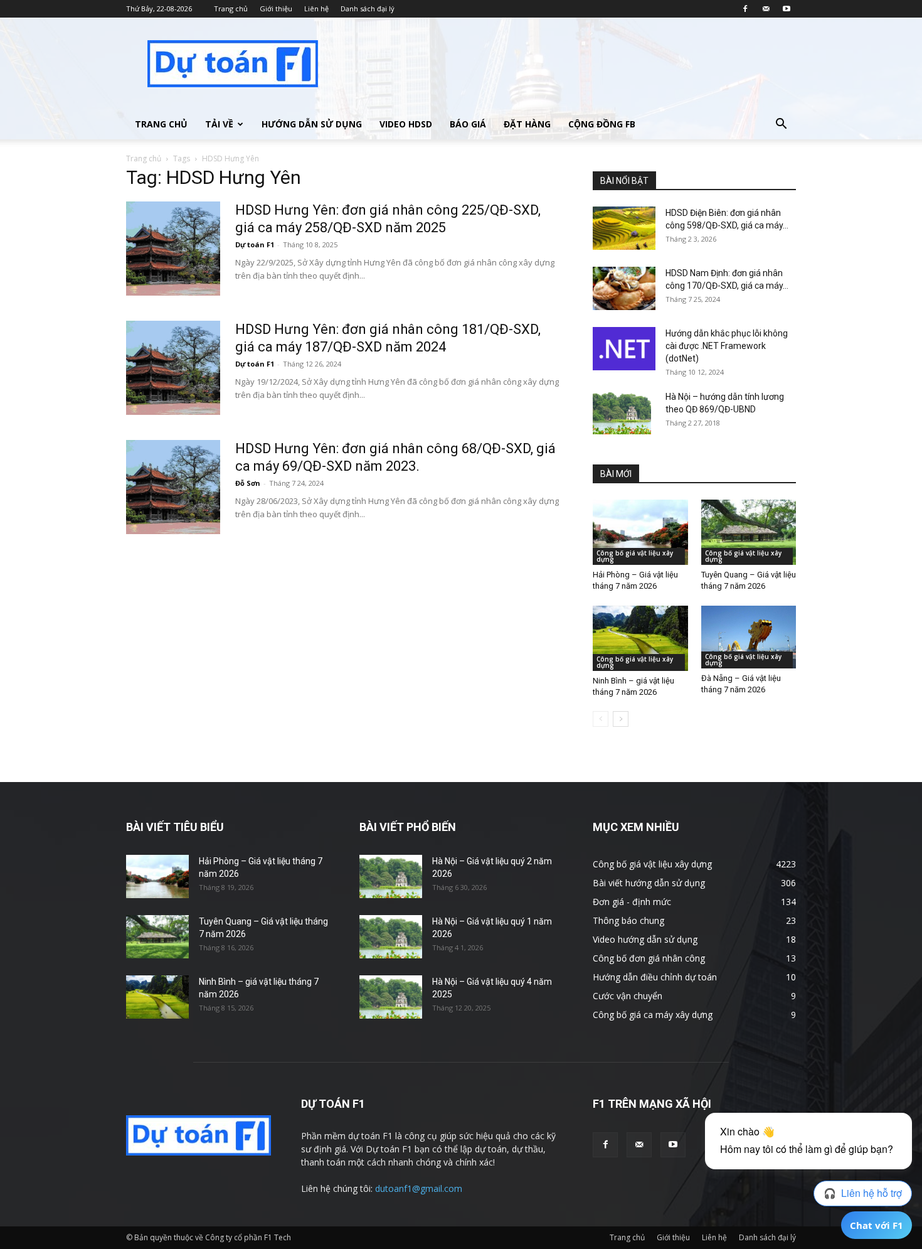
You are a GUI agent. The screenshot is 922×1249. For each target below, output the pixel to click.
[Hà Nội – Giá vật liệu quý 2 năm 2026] (390, 876)
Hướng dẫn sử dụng (312, 124)
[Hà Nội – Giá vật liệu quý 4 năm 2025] (390, 997)
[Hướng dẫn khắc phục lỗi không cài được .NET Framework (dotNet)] (624, 348)
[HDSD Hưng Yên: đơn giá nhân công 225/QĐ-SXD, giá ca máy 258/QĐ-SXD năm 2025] (173, 248)
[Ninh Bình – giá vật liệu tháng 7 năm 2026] (640, 638)
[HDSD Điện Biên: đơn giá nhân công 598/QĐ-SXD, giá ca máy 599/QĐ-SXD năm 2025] (624, 228)
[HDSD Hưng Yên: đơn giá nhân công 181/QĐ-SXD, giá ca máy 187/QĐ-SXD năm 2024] (173, 368)
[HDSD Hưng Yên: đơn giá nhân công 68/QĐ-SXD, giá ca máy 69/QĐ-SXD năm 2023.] (173, 487)
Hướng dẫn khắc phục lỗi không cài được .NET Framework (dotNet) (726, 345)
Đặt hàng (527, 124)
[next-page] (620, 719)
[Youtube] (786, 9)
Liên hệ (316, 8)
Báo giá (468, 124)
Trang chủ (231, 8)
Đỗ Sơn (247, 483)
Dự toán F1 (254, 244)
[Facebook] (745, 9)
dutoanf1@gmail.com (418, 1188)
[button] (781, 125)
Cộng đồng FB (601, 124)
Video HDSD (405, 124)
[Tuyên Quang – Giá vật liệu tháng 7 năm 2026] (749, 532)
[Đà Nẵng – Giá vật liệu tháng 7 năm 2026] (749, 637)
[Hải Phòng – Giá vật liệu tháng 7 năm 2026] (640, 532)
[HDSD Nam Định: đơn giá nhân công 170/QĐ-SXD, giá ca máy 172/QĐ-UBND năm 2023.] (624, 288)
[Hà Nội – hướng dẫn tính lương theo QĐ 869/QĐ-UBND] (622, 412)
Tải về (219, 124)
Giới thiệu (276, 8)
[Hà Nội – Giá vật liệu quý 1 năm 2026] (390, 936)
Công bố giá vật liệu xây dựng (634, 556)
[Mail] (765, 9)
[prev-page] (600, 719)
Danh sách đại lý (368, 8)
